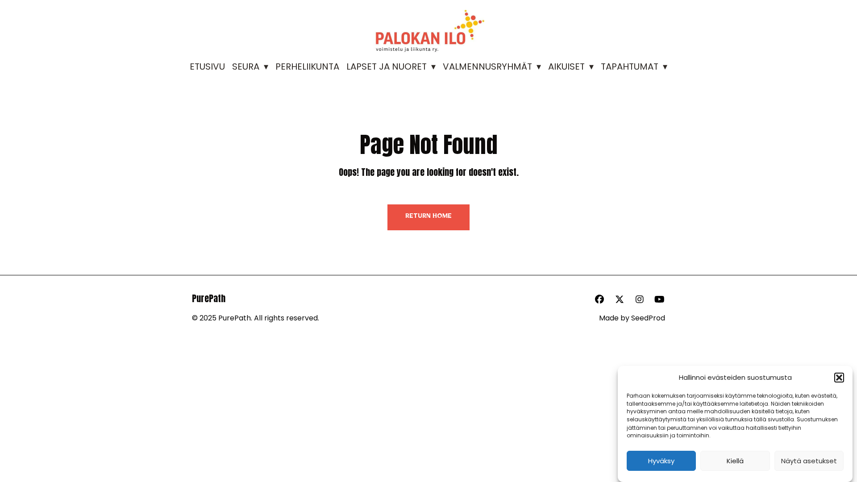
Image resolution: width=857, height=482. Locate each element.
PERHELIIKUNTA (307, 66)
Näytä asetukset (809, 460)
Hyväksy (661, 460)
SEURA (245, 66)
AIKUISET (566, 66)
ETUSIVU (207, 66)
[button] (839, 377)
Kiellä (735, 460)
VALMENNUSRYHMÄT (487, 66)
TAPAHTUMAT (629, 66)
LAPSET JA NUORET (386, 66)
